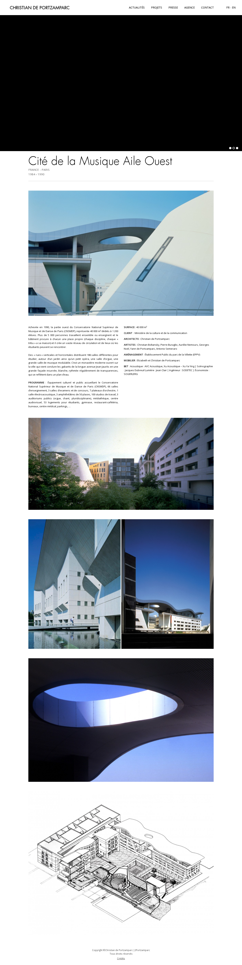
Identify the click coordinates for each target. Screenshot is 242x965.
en (234, 7)
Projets (156, 7)
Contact (207, 7)
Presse (173, 7)
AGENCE (189, 7)
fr (228, 7)
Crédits (121, 958)
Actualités (137, 7)
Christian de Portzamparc (40, 7)
